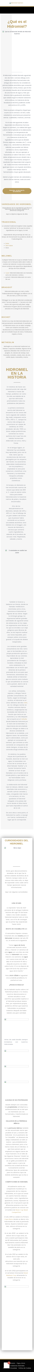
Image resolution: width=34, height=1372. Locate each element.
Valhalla (24, 719)
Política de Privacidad (10, 1368)
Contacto (12, 1363)
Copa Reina (9, 1219)
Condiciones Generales (17, 1366)
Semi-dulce (9, 246)
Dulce (7, 243)
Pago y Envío (21, 1363)
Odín (25, 703)
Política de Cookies (25, 1368)
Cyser (7, 273)
